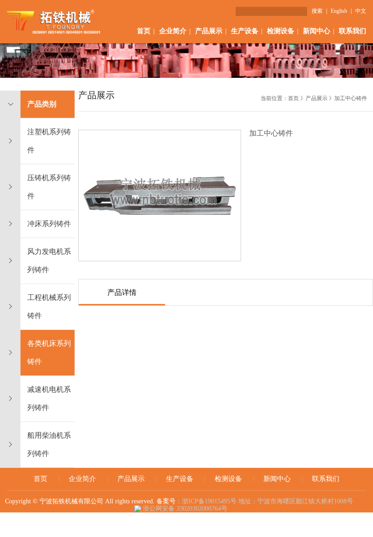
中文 (360, 11)
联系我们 (352, 31)
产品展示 (208, 31)
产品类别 (41, 104)
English (339, 11)
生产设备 (244, 31)
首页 (144, 31)
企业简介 (172, 31)
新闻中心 (316, 31)
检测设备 (280, 31)
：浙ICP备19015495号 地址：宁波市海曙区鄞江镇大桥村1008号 (266, 501)
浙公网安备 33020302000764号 (184, 508)
